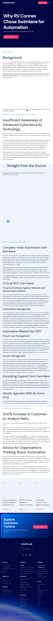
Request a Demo (9, 37)
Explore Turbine (39, 527)
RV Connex (6, 62)
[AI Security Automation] (8, 3)
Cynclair (24, 64)
